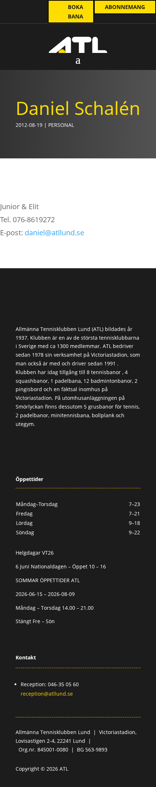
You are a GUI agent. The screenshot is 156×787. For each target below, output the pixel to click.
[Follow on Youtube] (30, 7)
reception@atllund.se (47, 693)
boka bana (75, 11)
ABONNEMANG (125, 7)
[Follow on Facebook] (63, 445)
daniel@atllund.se (54, 232)
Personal (61, 124)
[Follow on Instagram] (15, 7)
